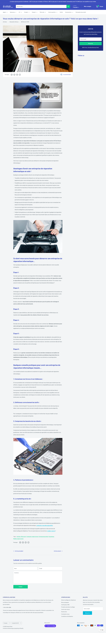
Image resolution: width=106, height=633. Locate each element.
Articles (5, 21)
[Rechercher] (68, 6)
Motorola (42, 12)
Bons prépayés (65, 602)
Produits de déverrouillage (68, 607)
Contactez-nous (65, 614)
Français (5, 623)
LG (19, 12)
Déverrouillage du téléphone (68, 600)
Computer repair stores (32, 536)
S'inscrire (90, 43)
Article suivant (57, 551)
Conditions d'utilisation (67, 616)
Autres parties (52, 12)
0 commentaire (67, 74)
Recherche (64, 611)
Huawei (34, 12)
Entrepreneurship (43, 536)
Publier (20, 586)
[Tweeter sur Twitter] (17, 74)
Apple (4, 12)
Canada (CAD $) (15, 623)
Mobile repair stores (18, 538)
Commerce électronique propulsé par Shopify (13, 628)
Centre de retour (65, 609)
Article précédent (19, 551)
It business (51, 536)
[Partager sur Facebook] (12, 74)
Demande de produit (81, 12)
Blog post (23, 536)
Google (26, 12)
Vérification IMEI (65, 604)
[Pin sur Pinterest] (14, 74)
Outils (61, 12)
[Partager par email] (20, 74)
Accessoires (68, 12)
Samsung (12, 12)
